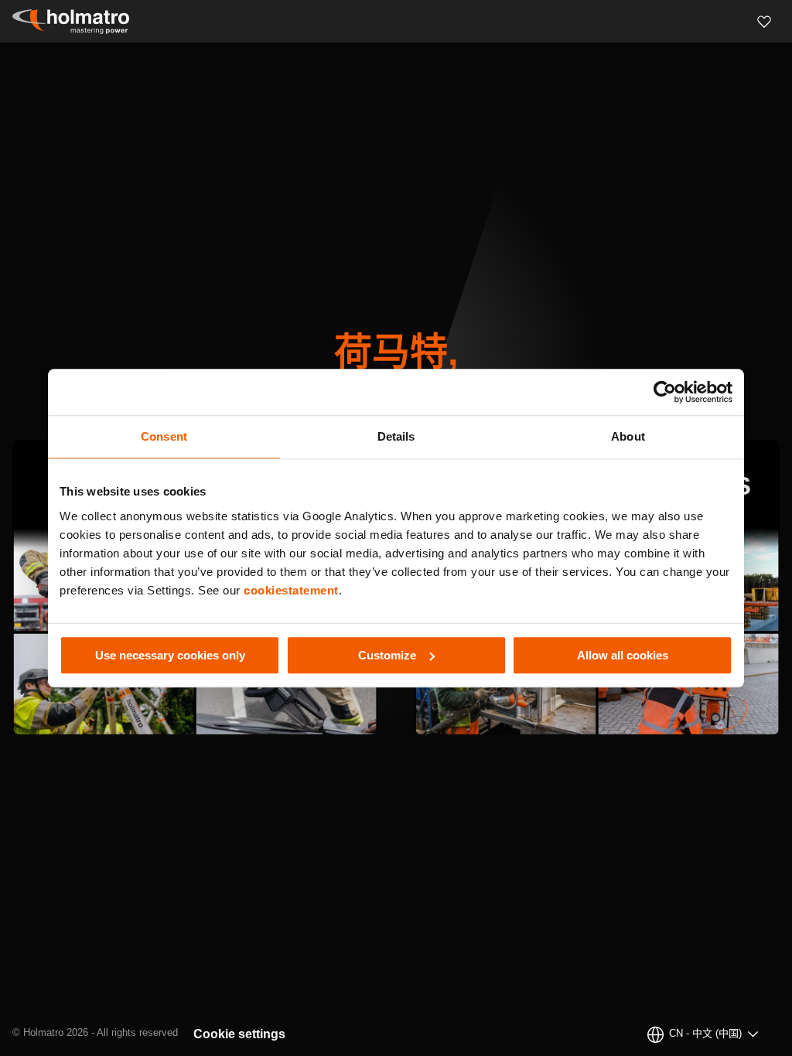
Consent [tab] (164, 436)
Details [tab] (396, 436)
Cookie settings (239, 1034)
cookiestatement (291, 590)
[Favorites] (764, 21)
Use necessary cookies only (170, 655)
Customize (387, 655)
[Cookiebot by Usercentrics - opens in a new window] (664, 392)
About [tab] (628, 436)
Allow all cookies (622, 655)
